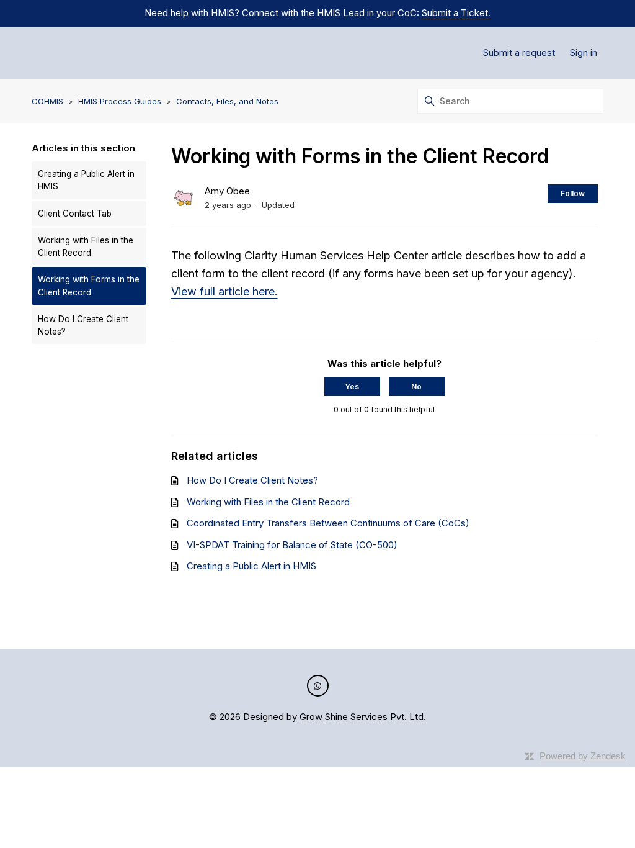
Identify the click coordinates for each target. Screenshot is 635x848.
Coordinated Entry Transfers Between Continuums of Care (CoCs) (328, 523)
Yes (352, 386)
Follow (573, 193)
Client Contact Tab (75, 214)
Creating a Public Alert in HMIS (86, 180)
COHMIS (47, 101)
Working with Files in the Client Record (85, 246)
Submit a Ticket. (456, 13)
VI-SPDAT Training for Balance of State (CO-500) (292, 545)
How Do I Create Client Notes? (83, 325)
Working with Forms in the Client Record (89, 285)
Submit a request (519, 52)
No (416, 386)
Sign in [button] (583, 52)
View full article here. (224, 291)
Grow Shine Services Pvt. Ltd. (363, 717)
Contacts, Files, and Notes (227, 101)
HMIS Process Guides (119, 101)
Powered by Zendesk (583, 756)
